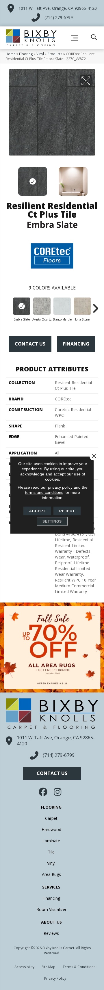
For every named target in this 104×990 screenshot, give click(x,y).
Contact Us (30, 344)
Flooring (26, 53)
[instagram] (58, 792)
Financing (76, 344)
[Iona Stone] (82, 306)
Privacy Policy (55, 978)
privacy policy (60, 487)
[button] (52, 773)
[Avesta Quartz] (42, 306)
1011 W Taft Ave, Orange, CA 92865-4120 (57, 8)
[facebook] (43, 792)
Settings (52, 521)
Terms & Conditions (79, 966)
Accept (37, 511)
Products (54, 53)
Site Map (48, 966)
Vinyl (40, 53)
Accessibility (24, 966)
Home (11, 53)
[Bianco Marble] (62, 306)
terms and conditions (44, 492)
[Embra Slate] (22, 306)
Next (95, 178)
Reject (67, 511)
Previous (9, 178)
